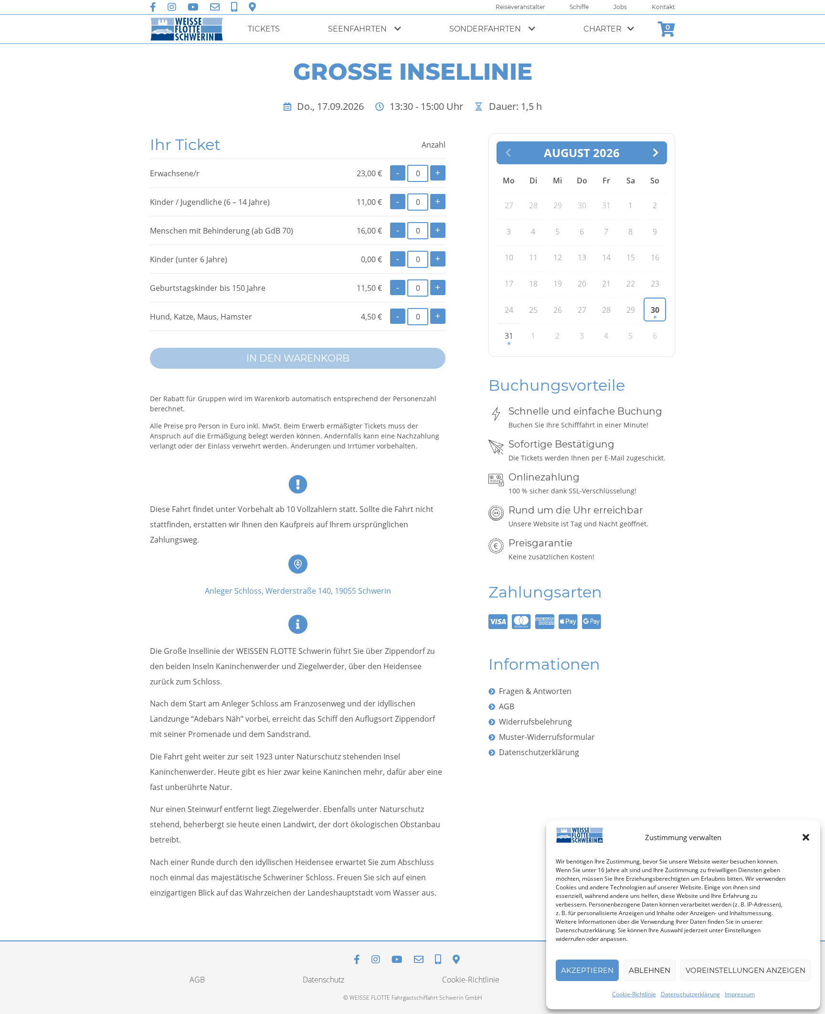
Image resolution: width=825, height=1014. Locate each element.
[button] (806, 837)
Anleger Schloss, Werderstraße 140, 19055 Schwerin (298, 591)
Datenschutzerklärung (690, 994)
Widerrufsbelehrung (535, 721)
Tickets (264, 28)
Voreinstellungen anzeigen (745, 970)
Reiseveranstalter (520, 7)
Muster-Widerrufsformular (547, 737)
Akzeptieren (587, 970)
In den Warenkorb (297, 358)
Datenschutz (323, 979)
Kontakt (663, 7)
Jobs (620, 7)
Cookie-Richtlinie (634, 994)
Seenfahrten (358, 28)
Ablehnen (649, 970)
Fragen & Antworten (535, 691)
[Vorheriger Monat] (508, 152)
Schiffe (579, 7)
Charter (602, 28)
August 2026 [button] (582, 152)
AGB (506, 706)
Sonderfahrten (486, 28)
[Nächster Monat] (655, 152)
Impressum (740, 994)
